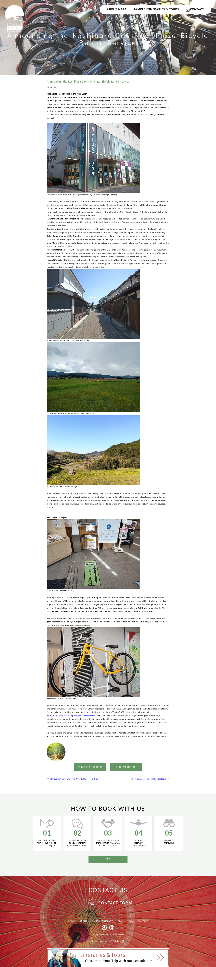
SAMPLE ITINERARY (102, 921)
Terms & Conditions (100, 934)
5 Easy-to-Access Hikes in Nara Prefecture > (150, 779)
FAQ (108, 859)
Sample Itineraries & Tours (156, 9)
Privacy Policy (118, 934)
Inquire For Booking (90, 767)
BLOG (121, 921)
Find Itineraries (125, 767)
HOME (71, 921)
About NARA (117, 9)
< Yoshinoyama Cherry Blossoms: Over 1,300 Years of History (73, 779)
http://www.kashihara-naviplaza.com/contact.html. (71, 716)
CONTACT (197, 9)
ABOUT (83, 921)
